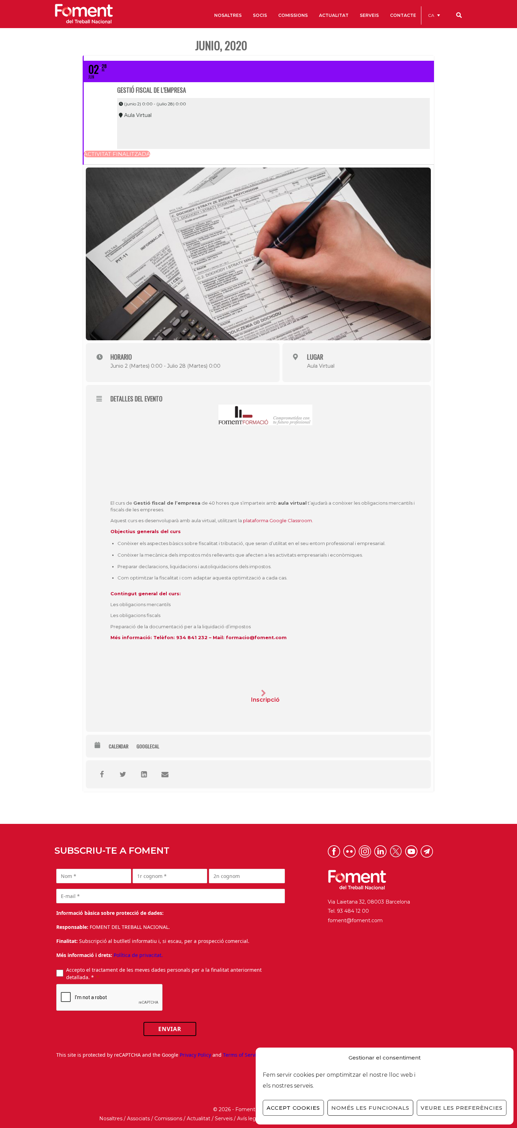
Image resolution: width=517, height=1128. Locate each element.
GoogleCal (147, 746)
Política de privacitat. (138, 955)
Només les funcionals (370, 1107)
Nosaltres (110, 1118)
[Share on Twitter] (123, 774)
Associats (138, 1118)
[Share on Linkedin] (144, 774)
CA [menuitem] (431, 15)
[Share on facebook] (101, 774)
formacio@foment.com (256, 637)
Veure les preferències (462, 1107)
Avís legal (248, 1118)
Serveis (223, 1118)
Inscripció (265, 699)
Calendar (118, 746)
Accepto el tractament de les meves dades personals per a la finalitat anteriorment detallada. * (164, 973)
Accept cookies (293, 1107)
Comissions (168, 1118)
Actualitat (198, 1118)
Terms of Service (242, 1054)
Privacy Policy (195, 1054)
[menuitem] (434, 15)
